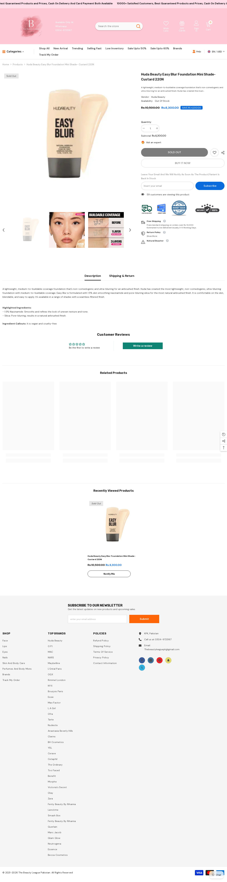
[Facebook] (142, 660)
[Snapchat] (168, 660)
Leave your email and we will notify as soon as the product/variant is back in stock (180, 176)
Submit (144, 619)
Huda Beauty (158, 96)
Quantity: (146, 121)
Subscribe (210, 186)
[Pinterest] (159, 660)
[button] (3, 230)
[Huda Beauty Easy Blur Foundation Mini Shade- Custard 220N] (113, 525)
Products (18, 64)
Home (5, 64)
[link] (182, 26)
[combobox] (114, 26)
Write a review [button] (142, 345)
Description (93, 276)
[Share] (222, 153)
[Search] (119, 26)
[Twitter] (142, 667)
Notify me (109, 573)
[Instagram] (151, 660)
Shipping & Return (121, 276)
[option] (66, 136)
